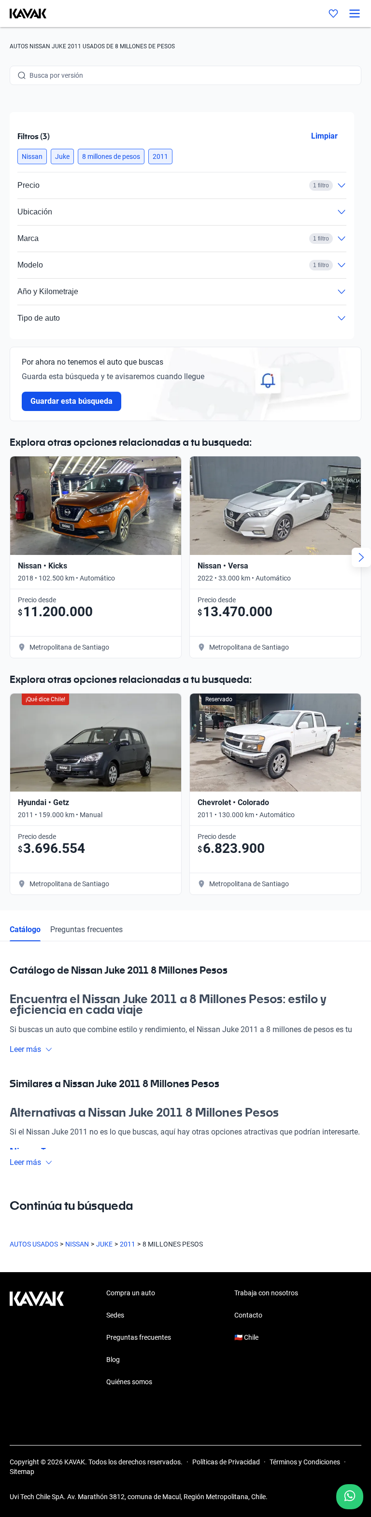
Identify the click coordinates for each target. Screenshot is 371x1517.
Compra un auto (130, 1293)
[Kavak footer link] (37, 1338)
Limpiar (324, 136)
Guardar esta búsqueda (71, 401)
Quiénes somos (129, 1382)
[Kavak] (23, 13)
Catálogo (25, 929)
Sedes (115, 1315)
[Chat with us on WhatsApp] (350, 1496)
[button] (32, 156)
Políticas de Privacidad (226, 1462)
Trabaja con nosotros (266, 1293)
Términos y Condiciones (305, 1462)
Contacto (248, 1315)
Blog (113, 1359)
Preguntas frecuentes (86, 929)
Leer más (25, 1049)
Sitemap (22, 1471)
